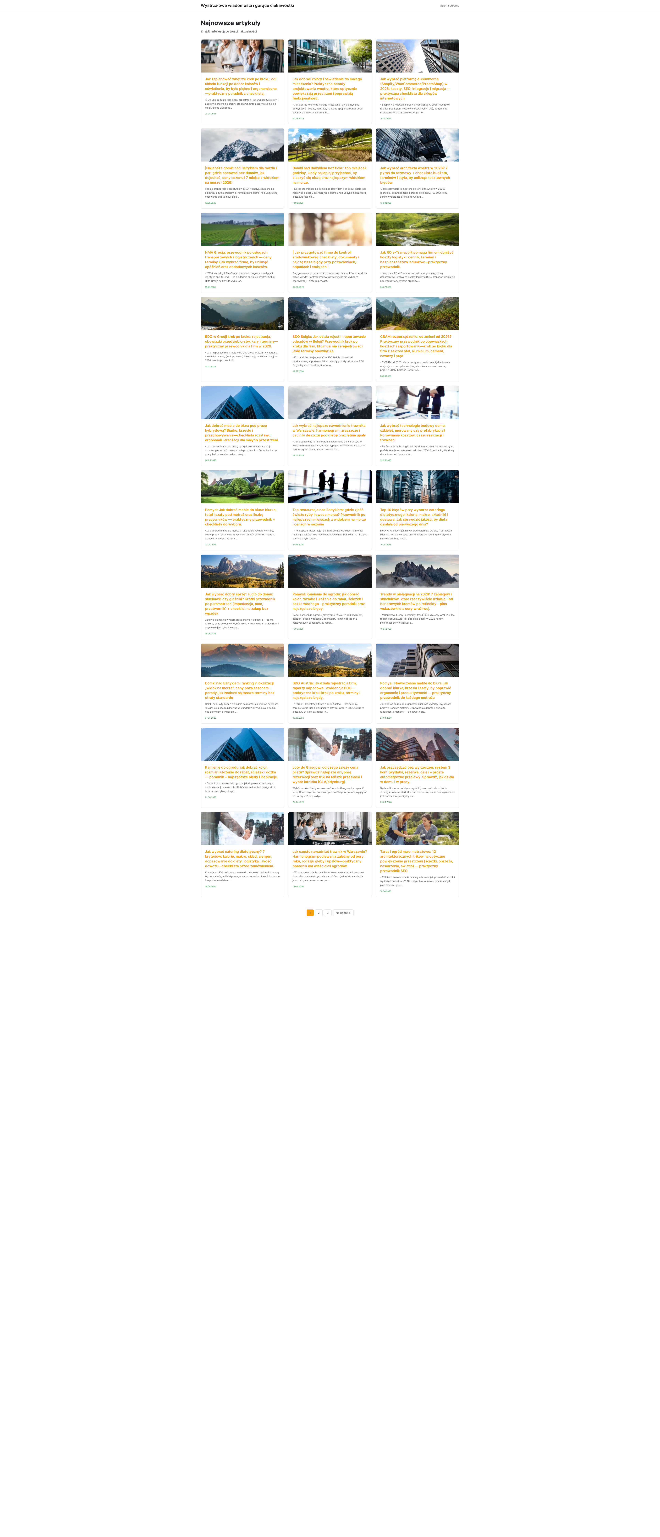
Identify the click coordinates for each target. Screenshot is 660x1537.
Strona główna (449, 5)
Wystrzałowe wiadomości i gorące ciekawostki (247, 5)
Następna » (343, 912)
